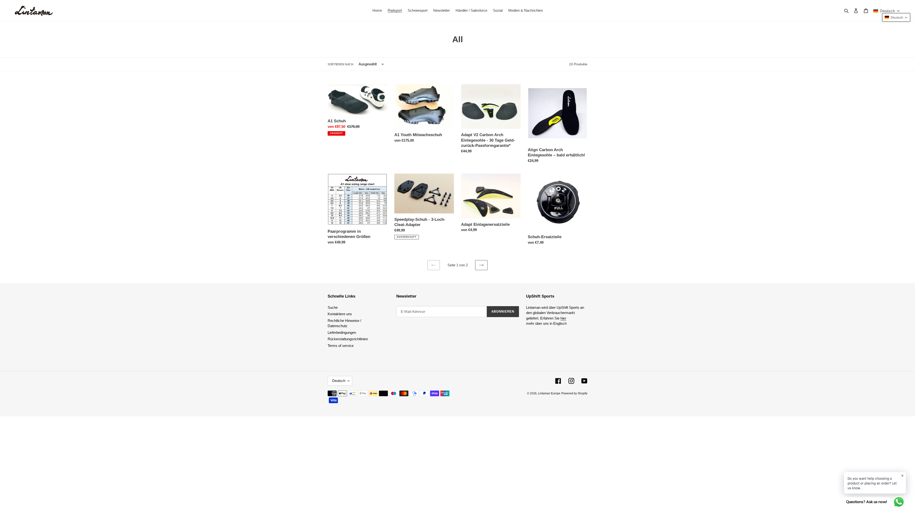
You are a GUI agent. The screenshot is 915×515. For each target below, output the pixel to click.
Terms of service (341, 346)
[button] (896, 17)
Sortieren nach (340, 64)
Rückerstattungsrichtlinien (348, 339)
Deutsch (338, 381)
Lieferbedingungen (342, 332)
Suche (333, 307)
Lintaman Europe (549, 393)
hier (563, 318)
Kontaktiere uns (340, 314)
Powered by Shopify (574, 393)
